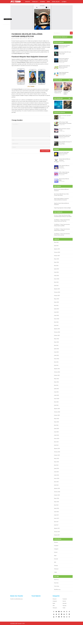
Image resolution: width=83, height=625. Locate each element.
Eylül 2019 (56, 445)
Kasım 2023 (56, 278)
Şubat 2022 (56, 348)
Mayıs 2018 (56, 498)
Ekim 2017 (56, 521)
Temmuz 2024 (57, 252)
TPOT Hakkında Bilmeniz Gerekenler (64, 166)
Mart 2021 (56, 385)
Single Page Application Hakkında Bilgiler (64, 73)
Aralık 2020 (56, 395)
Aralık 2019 (56, 435)
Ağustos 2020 (57, 408)
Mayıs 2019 (56, 458)
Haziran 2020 (57, 415)
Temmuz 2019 (57, 451)
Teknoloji (34, 1)
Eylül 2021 (56, 365)
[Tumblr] (67, 614)
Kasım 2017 (56, 518)
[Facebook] (54, 612)
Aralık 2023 (56, 275)
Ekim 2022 (56, 322)
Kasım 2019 (56, 438)
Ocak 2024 (56, 272)
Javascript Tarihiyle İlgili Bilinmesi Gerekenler (64, 153)
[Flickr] (59, 612)
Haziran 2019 (57, 455)
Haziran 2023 (57, 295)
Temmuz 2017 (57, 531)
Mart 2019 (56, 465)
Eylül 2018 (56, 485)
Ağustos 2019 (57, 448)
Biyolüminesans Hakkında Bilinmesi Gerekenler (64, 46)
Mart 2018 (56, 505)
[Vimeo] (61, 614)
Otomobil (42, 1)
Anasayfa (27, 1)
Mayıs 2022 (56, 338)
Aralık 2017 (56, 515)
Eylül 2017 (56, 524)
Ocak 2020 (56, 431)
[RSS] (69, 617)
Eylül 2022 (56, 325)
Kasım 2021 (56, 358)
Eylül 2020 (56, 405)
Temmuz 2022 (57, 332)
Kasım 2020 (56, 398)
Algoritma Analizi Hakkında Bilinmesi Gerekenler (64, 66)
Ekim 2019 (56, 441)
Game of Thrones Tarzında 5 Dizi (65, 116)
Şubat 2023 (56, 308)
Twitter (55, 572)
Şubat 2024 (56, 268)
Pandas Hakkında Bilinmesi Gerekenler (64, 159)
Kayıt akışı (56, 582)
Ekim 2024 (56, 242)
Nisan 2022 (56, 342)
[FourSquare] (56, 617)
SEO (55, 562)
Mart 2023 (56, 305)
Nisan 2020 (56, 421)
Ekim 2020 (56, 401)
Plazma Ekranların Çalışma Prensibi (64, 129)
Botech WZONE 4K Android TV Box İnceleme (65, 142)
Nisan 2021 (56, 381)
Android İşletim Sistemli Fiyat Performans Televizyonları (65, 136)
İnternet (55, 552)
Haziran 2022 (57, 335)
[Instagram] (67, 612)
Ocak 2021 (56, 391)
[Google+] (61, 612)
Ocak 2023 (56, 312)
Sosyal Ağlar (55, 1)
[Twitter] (59, 614)
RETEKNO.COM (13, 623)
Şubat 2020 (56, 428)
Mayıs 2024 (56, 258)
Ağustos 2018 (57, 488)
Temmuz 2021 (57, 371)
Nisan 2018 (56, 501)
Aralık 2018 (56, 475)
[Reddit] (59, 617)
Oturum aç (56, 579)
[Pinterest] (64, 612)
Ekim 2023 (56, 282)
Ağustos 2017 (57, 528)
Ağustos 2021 (57, 368)
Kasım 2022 (56, 318)
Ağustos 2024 (57, 248)
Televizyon (56, 568)
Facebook (31, 38)
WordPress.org (57, 589)
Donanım (56, 542)
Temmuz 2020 (57, 411)
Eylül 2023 (56, 285)
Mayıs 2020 (56, 418)
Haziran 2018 (57, 495)
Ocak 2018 (56, 511)
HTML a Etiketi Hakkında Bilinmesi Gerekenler (64, 173)
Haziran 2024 (57, 255)
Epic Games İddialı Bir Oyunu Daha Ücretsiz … (65, 52)
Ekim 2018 (56, 481)
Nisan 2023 (56, 302)
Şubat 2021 (56, 388)
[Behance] (56, 612)
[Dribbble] (69, 612)
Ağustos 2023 (57, 288)
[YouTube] (54, 617)
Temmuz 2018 (57, 491)
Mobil (48, 1)
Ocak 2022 (56, 352)
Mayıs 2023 (56, 298)
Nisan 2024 (56, 262)
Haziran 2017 (57, 534)
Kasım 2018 (56, 478)
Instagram (56, 548)
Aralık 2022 (56, 315)
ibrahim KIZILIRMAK (16, 38)
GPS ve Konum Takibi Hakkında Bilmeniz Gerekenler (65, 123)
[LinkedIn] (54, 614)
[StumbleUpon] (64, 614)
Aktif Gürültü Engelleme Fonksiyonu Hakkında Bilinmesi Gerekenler (64, 60)
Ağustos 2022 (57, 328)
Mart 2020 (56, 425)
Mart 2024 (56, 265)
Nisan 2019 (56, 461)
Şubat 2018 (56, 508)
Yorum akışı (56, 586)
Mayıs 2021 (56, 378)
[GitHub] (69, 614)
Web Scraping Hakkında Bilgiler (64, 179)
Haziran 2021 (57, 375)
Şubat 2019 (56, 468)
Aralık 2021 (56, 355)
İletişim (64, 1)
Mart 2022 (56, 345)
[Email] (67, 617)
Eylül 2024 (56, 245)
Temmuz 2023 (57, 292)
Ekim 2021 (56, 362)
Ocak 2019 (56, 471)
